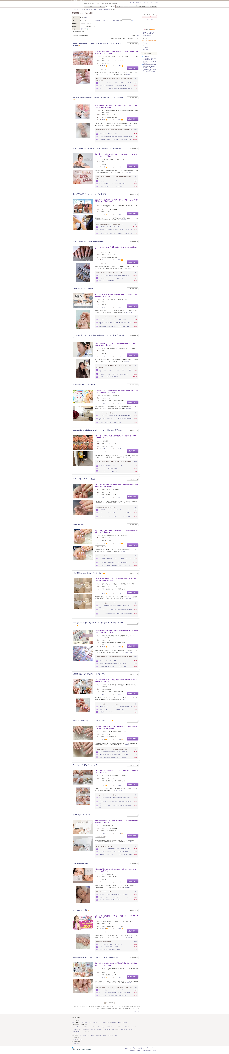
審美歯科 (119, 1022)
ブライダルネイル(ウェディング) (91, 1029)
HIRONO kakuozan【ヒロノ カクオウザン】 (88, 573)
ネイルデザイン (146, 49)
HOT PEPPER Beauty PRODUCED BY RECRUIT (77, 4)
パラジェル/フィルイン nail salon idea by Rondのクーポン (109, 272)
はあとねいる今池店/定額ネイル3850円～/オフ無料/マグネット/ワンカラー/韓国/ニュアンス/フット (116, 916)
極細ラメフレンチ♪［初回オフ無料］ (107, 280)
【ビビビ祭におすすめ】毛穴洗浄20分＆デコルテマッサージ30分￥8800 (114, 415)
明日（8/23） (98, 20)
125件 (103, 356)
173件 (103, 214)
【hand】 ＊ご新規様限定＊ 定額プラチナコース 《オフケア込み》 (113, 757)
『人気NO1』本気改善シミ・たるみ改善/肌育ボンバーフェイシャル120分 (115, 897)
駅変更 (87, 17)
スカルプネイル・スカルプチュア (107, 1027)
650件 (119, 66)
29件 (119, 214)
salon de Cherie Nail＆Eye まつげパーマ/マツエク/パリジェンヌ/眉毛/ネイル (98, 430)
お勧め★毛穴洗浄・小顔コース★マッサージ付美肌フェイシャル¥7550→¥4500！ (115, 419)
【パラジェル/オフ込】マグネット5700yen (108, 660)
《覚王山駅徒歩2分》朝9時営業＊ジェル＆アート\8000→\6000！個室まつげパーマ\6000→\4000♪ (116, 771)
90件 (103, 694)
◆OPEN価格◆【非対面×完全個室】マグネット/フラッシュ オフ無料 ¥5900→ (115, 855)
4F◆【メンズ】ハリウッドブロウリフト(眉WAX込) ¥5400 (111, 709)
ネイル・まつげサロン (110, 6)
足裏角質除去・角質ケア (76, 1031)
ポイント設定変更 (147, 35)
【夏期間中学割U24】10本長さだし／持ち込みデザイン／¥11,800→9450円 (115, 136)
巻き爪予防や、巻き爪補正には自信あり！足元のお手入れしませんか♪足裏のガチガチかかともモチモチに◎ (116, 200)
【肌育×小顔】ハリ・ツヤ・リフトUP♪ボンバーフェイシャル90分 (113, 894)
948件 (103, 646)
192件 (119, 928)
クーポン (145, 45)
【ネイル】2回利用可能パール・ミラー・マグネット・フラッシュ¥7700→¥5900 (115, 606)
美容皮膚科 (113, 1022)
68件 (103, 260)
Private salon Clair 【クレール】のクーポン (106, 412)
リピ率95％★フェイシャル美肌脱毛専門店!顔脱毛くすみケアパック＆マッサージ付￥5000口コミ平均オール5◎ (116, 391)
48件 (119, 167)
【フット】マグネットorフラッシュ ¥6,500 (108, 468)
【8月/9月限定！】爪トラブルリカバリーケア (109, 226)
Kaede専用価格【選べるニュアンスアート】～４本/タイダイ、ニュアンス (115, 509)
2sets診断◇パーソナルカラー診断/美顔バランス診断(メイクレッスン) (114, 374)
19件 (119, 977)
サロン (144, 42)
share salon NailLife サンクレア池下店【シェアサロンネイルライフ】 (95, 957)
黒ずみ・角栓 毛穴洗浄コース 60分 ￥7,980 (109, 899)
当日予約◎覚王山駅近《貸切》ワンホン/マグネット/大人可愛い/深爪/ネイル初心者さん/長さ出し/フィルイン (116, 531)
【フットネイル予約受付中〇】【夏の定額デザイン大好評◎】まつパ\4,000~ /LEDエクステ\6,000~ (116, 436)
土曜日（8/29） (106, 20)
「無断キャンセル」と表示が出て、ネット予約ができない (149, 70)
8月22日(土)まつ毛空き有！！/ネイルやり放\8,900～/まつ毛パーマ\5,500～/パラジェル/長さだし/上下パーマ (116, 579)
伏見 (88, 1035)
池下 (116, 1035)
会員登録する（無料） (149, 19)
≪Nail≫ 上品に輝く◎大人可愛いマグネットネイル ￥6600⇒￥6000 (114, 326)
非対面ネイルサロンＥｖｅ (81, 815)
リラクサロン (131, 6)
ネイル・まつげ (89, 9)
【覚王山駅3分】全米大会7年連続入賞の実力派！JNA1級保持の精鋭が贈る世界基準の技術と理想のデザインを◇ (116, 485)
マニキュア (124, 1027)
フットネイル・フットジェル (78, 1029)
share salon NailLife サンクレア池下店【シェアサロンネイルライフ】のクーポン (114, 987)
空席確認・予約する (132, 68)
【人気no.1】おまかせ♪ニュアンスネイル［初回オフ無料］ (112, 278)
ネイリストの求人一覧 (76, 1043)
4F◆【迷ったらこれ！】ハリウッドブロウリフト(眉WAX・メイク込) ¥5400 (115, 706)
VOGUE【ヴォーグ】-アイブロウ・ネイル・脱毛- (89, 674)
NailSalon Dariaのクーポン (102, 555)
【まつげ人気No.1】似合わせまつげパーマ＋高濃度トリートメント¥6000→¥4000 (115, 802)
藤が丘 (104, 1035)
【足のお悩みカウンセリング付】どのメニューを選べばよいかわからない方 (115, 233)
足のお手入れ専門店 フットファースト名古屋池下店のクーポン (110, 224)
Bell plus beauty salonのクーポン (103, 891)
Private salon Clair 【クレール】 (84, 384)
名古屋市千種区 (107, 9)
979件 (103, 977)
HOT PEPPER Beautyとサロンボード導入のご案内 (127, 1048)
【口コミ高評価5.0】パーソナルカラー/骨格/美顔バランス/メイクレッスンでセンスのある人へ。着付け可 (116, 344)
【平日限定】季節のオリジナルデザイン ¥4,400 (109, 949)
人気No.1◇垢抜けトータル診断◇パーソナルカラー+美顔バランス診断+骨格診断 (115, 370)
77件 (119, 833)
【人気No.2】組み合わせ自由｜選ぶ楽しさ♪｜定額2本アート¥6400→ (114, 851)
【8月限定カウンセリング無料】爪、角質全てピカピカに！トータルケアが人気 (115, 230)
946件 (103, 543)
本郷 (108, 1035)
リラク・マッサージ (93, 1022)
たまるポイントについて (148, 32)
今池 (112, 1035)
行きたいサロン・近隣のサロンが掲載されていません (149, 59)
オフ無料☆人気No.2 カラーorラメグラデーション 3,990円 (112, 183)
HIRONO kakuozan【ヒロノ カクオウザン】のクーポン (108, 603)
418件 (103, 403)
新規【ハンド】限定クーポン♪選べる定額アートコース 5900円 (113, 995)
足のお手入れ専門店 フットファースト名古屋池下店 (89, 194)
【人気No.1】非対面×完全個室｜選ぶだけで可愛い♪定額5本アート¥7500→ (115, 848)
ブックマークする (134, 43)
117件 (119, 593)
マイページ (149, 2)
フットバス (133, 1029)
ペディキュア (130, 1027)
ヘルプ (155, 2)
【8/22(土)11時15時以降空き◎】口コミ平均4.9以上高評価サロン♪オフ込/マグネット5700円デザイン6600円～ (116, 631)
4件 (119, 497)
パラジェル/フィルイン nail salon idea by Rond (88, 241)
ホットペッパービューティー (77, 9)
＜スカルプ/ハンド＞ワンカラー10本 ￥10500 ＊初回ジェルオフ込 (114, 562)
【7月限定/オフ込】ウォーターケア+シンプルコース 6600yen (112, 663)
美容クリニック (152, 6)
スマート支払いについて (148, 56)
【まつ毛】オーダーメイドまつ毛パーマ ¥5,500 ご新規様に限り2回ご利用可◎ (115, 610)
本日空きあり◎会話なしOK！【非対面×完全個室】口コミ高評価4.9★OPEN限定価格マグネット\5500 (116, 821)
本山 (100, 1035)
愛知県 (100, 9)
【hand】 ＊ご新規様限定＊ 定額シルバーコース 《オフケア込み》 (113, 751)
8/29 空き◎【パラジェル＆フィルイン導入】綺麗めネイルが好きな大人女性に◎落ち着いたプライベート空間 (116, 727)
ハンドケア (122, 1029)
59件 (119, 356)
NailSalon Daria (78, 524)
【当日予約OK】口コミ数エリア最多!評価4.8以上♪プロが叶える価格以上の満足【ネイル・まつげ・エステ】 (116, 52)
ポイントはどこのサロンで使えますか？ (149, 62)
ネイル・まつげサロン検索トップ (137, 2)
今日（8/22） (89, 20)
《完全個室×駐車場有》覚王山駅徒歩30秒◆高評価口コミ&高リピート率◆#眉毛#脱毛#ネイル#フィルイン (116, 680)
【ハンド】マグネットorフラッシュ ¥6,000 (108, 471)
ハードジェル (103, 1026)
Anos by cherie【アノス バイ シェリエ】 (86, 765)
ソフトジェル (109, 1026)
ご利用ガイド (154, 1050)
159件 (103, 833)
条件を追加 (83, 29)
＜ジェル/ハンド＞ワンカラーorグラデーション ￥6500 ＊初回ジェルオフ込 (115, 559)
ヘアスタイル (100, 6)
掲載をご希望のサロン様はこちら (149, 1048)
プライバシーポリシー (146, 1050)
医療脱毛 (125, 1022)
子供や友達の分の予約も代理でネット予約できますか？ (149, 65)
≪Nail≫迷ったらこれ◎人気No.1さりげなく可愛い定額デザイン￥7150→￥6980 (115, 323)
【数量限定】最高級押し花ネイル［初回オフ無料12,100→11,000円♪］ (114, 275)
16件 (119, 882)
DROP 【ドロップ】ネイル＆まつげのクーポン (106, 316)
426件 (103, 167)
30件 (103, 497)
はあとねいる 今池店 (80, 910)
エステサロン (142, 6)
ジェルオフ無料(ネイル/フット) (86, 1027)
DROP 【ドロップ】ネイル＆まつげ (84, 288)
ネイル (95, 9)
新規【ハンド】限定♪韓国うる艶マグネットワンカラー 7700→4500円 (114, 992)
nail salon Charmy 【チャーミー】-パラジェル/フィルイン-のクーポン (111, 749)
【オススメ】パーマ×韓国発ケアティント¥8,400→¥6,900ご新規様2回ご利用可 (115, 614)
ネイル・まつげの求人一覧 (77, 1039)
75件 (119, 119)
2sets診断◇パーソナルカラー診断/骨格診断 (108, 376)
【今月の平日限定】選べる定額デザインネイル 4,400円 (111, 944)
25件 (119, 739)
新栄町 (92, 1035)
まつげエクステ (84, 1022)
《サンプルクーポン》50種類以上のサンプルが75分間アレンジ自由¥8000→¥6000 (115, 806)
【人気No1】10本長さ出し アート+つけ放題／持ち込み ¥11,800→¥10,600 (115, 140)
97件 (103, 739)
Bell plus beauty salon (80, 863)
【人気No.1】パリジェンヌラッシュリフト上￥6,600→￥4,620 (112, 319)
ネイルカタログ (121, 6)
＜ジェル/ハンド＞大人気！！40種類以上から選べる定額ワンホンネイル (115, 565)
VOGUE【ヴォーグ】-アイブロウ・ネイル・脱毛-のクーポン (109, 704)
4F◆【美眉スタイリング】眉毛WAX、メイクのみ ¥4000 (111, 712)
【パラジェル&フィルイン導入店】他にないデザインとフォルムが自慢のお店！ (116, 248)
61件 (119, 543)
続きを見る (128, 74)
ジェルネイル (96, 1026)
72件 (119, 260)
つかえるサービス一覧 (148, 33)
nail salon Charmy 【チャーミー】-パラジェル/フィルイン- (92, 721)
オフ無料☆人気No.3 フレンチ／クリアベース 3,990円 (111, 186)
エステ (100, 1022)
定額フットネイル (80, 1026)
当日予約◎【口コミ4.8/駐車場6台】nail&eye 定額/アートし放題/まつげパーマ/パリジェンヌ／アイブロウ (116, 295)
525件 (103, 66)
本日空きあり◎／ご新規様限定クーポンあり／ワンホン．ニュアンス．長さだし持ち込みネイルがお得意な (116, 106)
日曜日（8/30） (116, 20)
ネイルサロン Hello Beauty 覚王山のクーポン (106, 507)
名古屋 (84, 1035)
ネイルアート (101, 1029)
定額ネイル (74, 1026)
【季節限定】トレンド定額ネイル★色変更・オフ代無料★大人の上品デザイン (115, 89)
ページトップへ (136, 1011)
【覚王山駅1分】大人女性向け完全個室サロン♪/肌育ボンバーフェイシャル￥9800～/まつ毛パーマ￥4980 (116, 870)
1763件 (104, 928)
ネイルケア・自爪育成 (109, 1029)
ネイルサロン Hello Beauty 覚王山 (84, 479)
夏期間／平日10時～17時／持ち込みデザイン (108, 133)
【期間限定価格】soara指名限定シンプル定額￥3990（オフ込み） (113, 85)
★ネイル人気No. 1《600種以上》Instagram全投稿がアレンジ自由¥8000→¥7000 (115, 798)
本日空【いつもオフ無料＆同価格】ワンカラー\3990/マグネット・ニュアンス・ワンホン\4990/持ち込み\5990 (116, 155)
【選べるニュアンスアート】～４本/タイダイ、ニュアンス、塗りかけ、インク (115, 513)
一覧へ (135, 78)
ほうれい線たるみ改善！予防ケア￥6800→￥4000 (110, 422)
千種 (97, 1035)
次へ (138, 35)
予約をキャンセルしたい (148, 67)
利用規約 (138, 1050)
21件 (119, 448)
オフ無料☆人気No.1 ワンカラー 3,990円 (108, 180)
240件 (103, 593)
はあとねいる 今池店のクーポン (103, 941)
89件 (119, 307)
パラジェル (126, 1026)
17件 (119, 403)
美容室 (73, 1022)
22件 (119, 694)
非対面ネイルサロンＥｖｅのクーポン (104, 846)
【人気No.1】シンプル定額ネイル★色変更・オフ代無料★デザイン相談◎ (115, 82)
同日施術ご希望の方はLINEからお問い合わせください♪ (111, 465)
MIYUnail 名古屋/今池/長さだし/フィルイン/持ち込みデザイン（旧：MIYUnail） (98, 97)
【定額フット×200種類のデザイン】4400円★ (109, 946)
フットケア (128, 1029)
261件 (103, 119)
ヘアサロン (89, 6)
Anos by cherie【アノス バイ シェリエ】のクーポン (107, 795)
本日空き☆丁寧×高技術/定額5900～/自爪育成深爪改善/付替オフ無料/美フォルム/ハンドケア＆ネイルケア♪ (116, 964)
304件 (103, 307)
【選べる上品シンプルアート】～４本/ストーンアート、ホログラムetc (114, 516)
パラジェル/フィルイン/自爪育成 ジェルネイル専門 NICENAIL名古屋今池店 (97, 148)
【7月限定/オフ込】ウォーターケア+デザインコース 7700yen (112, 666)
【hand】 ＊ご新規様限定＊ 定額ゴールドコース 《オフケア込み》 (113, 754)
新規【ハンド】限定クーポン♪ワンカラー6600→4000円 (111, 989)
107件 (119, 646)
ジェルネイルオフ (75, 1027)
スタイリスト (146, 44)
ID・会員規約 (132, 1050)
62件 (103, 882)
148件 (119, 785)
